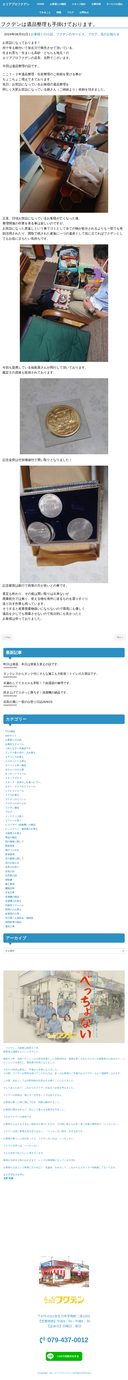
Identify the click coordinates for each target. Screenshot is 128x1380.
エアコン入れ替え (14, 757)
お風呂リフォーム (14, 744)
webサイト (10, 735)
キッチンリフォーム (15, 774)
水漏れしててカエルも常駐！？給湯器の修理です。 (37, 683)
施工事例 (9, 884)
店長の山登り (12, 867)
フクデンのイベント (15, 799)
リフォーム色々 (13, 820)
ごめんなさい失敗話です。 (19, 748)
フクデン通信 (12, 808)
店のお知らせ (110, 34)
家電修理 (9, 854)
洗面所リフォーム (14, 905)
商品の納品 (11, 837)
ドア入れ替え (12, 795)
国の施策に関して (14, 841)
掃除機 (8, 880)
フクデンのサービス (70, 34)
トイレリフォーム (14, 791)
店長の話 (9, 871)
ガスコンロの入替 (14, 769)
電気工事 (9, 926)
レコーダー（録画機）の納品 (20, 825)
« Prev (7, 637)
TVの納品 (10, 731)
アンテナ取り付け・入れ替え (20, 752)
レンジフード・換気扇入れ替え (21, 829)
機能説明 (9, 888)
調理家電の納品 (13, 922)
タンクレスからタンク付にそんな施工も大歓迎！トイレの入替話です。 (51, 673)
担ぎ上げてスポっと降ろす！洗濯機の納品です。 (36, 692)
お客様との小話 (42, 34)
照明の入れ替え (13, 909)
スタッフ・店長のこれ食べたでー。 (23, 782)
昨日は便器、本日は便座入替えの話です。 (31, 664)
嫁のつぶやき (12, 850)
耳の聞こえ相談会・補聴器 (19, 918)
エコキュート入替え (15, 761)
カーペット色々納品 (15, 765)
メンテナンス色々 (14, 816)
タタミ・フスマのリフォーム (20, 786)
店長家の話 (11, 875)
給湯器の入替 (12, 913)
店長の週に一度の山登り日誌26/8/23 (27, 701)
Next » (120, 637)
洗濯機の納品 (12, 897)
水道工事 (9, 892)
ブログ (92, 34)
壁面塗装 (9, 846)
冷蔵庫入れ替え (13, 833)
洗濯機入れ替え (13, 901)
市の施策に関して (14, 858)
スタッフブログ (13, 778)
